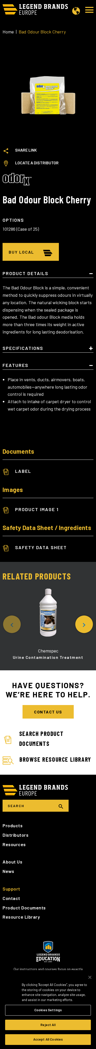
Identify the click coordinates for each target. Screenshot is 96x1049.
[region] (48, 1009)
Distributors (15, 835)
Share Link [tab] (26, 149)
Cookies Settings (48, 1010)
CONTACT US (48, 711)
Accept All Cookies (48, 1039)
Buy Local (21, 252)
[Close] (89, 977)
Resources (14, 844)
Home (8, 31)
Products (13, 825)
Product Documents (24, 907)
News (8, 871)
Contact (11, 898)
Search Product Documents (41, 738)
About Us (12, 862)
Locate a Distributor (37, 162)
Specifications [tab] (23, 348)
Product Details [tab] (25, 273)
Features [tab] (15, 365)
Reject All (47, 1025)
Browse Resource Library (55, 759)
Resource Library (21, 917)
